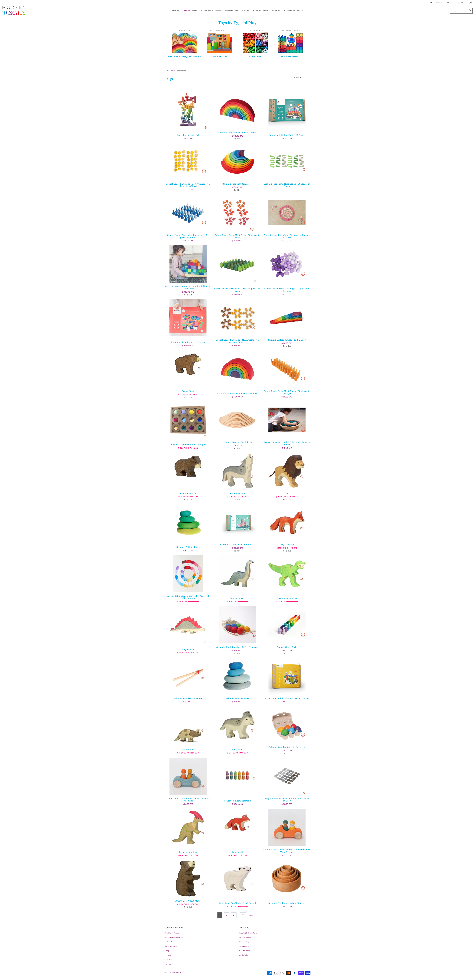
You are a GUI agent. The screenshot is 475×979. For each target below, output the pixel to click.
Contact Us (169, 942)
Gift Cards (168, 959)
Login (462, 2)
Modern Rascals (176, 972)
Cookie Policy (243, 955)
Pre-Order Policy (244, 946)
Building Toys (220, 43)
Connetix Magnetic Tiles (291, 43)
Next (251, 915)
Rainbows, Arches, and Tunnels (184, 43)
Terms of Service (245, 937)
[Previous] (170, 44)
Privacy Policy (244, 942)
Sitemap (168, 964)
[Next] (305, 44)
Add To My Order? (171, 946)
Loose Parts (255, 43)
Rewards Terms (244, 951)
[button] (176, 11)
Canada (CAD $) (442, 3)
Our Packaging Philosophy (174, 937)
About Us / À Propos (172, 933)
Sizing (167, 951)
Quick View (188, 116)
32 (243, 915)
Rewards (168, 955)
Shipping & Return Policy (248, 933)
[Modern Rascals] (13, 10)
